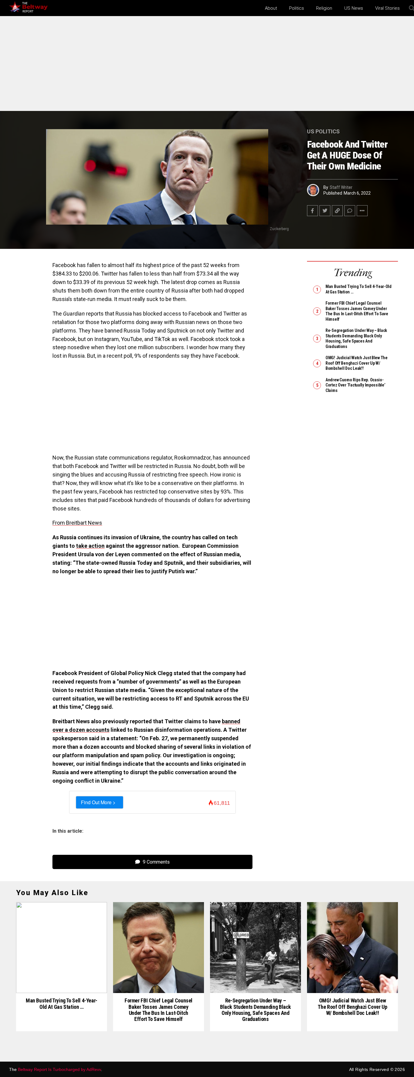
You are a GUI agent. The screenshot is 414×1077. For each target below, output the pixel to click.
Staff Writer (341, 187)
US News (353, 8)
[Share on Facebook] (312, 210)
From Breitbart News (77, 523)
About (271, 8)
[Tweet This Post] (324, 210)
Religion (324, 8)
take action (90, 546)
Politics (296, 8)
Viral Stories (387, 8)
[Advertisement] (207, 66)
